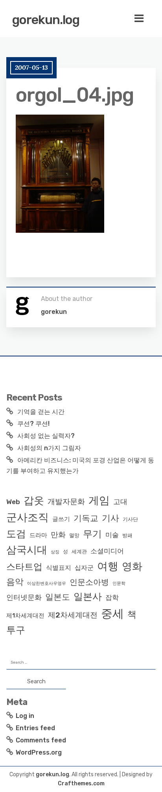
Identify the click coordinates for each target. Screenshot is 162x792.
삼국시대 (26, 550)
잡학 (112, 597)
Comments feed (41, 740)
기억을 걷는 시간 (40, 411)
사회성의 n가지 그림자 (49, 448)
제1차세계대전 (25, 615)
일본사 (88, 596)
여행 (107, 566)
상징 (55, 552)
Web (13, 502)
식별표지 (58, 567)
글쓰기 (61, 519)
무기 (92, 534)
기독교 (86, 518)
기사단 (130, 519)
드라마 (38, 535)
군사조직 (27, 517)
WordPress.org (39, 752)
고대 (120, 501)
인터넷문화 (24, 597)
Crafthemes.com (81, 783)
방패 (127, 535)
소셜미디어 (107, 551)
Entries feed (35, 728)
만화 (58, 534)
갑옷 (34, 500)
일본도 (57, 597)
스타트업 (24, 566)
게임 (99, 500)
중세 (112, 613)
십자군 (84, 567)
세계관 (79, 552)
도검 (16, 534)
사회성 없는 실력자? (46, 436)
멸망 (74, 535)
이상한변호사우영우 (46, 583)
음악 (15, 582)
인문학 (118, 583)
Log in (25, 716)
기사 (110, 518)
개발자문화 (66, 501)
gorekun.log (45, 19)
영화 (132, 566)
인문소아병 (89, 582)
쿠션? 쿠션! (33, 423)
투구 (15, 630)
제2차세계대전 (73, 615)
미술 (112, 535)
